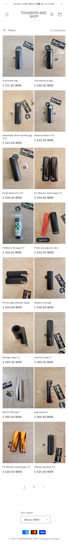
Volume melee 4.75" (44, 135)
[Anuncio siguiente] (61, 4)
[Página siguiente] (43, 487)
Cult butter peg (10, 80)
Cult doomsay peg (43, 80)
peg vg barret (41, 412)
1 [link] (24, 486)
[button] (7, 14)
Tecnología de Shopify (49, 538)
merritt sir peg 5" (42, 357)
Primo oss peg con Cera (46, 247)
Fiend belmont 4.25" (13, 193)
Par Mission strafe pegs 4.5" (48, 193)
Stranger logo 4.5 (11, 357)
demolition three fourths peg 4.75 (17, 136)
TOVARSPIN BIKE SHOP (27, 538)
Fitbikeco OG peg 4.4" (14, 247)
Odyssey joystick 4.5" (45, 466)
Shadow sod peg (42, 302)
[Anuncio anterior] (6, 4)
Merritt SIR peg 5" (11, 412)
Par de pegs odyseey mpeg (16, 302)
